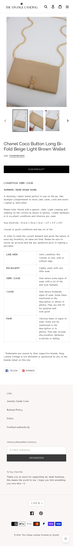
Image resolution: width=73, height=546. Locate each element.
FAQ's (10, 418)
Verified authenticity (18, 427)
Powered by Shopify (50, 535)
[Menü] (67, 6)
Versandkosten (17, 155)
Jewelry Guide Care (18, 401)
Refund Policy (15, 409)
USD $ (35, 503)
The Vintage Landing (31, 535)
